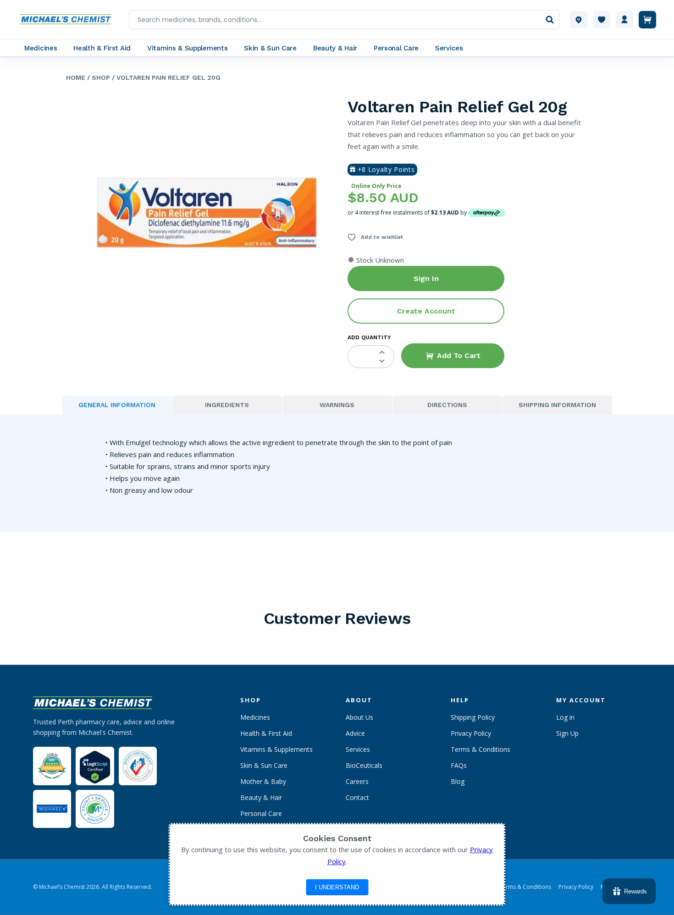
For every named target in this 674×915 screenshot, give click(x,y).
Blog (457, 781)
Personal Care (261, 813)
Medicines (255, 717)
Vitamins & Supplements (276, 749)
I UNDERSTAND (337, 887)
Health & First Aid (266, 733)
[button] (452, 355)
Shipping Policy (473, 717)
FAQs (459, 765)
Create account (426, 311)
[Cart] (647, 19)
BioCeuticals (364, 765)
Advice (355, 733)
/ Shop (97, 77)
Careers (357, 781)
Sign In (426, 278)
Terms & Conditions (480, 749)
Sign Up (567, 733)
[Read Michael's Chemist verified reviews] (52, 766)
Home (75, 77)
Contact (357, 797)
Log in (565, 717)
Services (358, 749)
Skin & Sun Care (263, 765)
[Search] (550, 19)
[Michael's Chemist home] (68, 20)
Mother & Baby (263, 781)
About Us (359, 717)
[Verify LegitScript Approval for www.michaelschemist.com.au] (94, 765)
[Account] (624, 19)
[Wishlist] (601, 19)
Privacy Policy (471, 733)
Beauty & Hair (261, 797)
